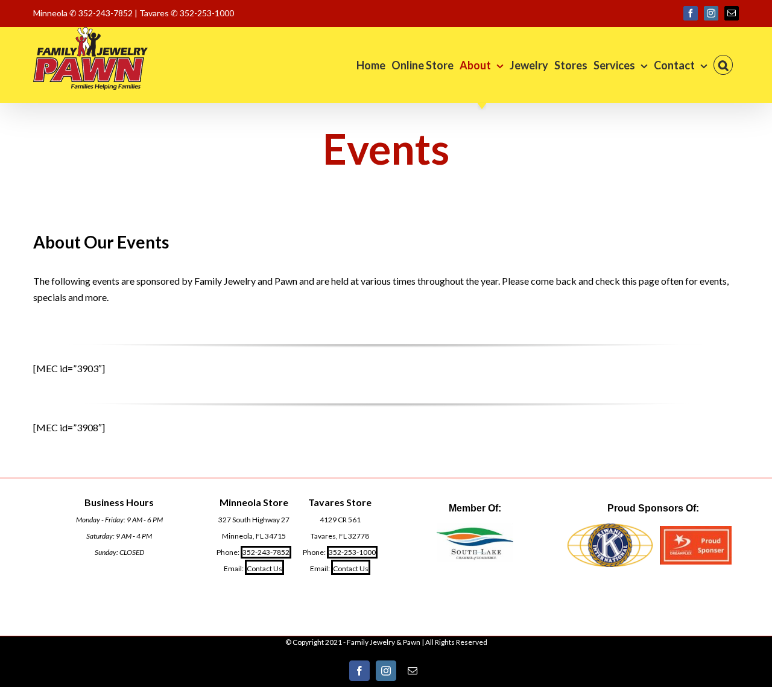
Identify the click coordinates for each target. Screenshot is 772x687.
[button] (723, 65)
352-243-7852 (266, 552)
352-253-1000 (352, 552)
